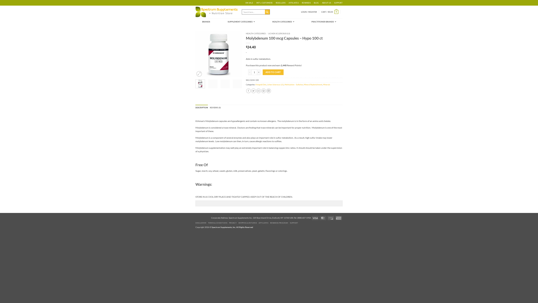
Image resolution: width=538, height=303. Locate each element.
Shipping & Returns (247, 223)
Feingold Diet (261, 84)
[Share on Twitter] (253, 91)
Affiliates (294, 3)
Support (294, 223)
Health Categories (256, 33)
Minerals (326, 84)
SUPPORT (338, 3)
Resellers (281, 3)
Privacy (233, 223)
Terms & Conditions (217, 223)
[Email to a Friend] (258, 91)
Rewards (306, 3)
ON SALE (249, 3)
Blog (316, 3)
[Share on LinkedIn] (268, 91)
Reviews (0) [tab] (215, 107)
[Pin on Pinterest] (263, 91)
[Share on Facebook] (248, 91)
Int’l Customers (264, 3)
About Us (326, 3)
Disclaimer (200, 223)
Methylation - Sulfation (294, 84)
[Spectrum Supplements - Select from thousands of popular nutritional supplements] (216, 11)
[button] (309, 12)
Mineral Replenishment (313, 84)
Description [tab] (201, 107)
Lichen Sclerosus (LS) (279, 33)
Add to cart (273, 72)
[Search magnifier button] (267, 12)
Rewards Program (279, 223)
